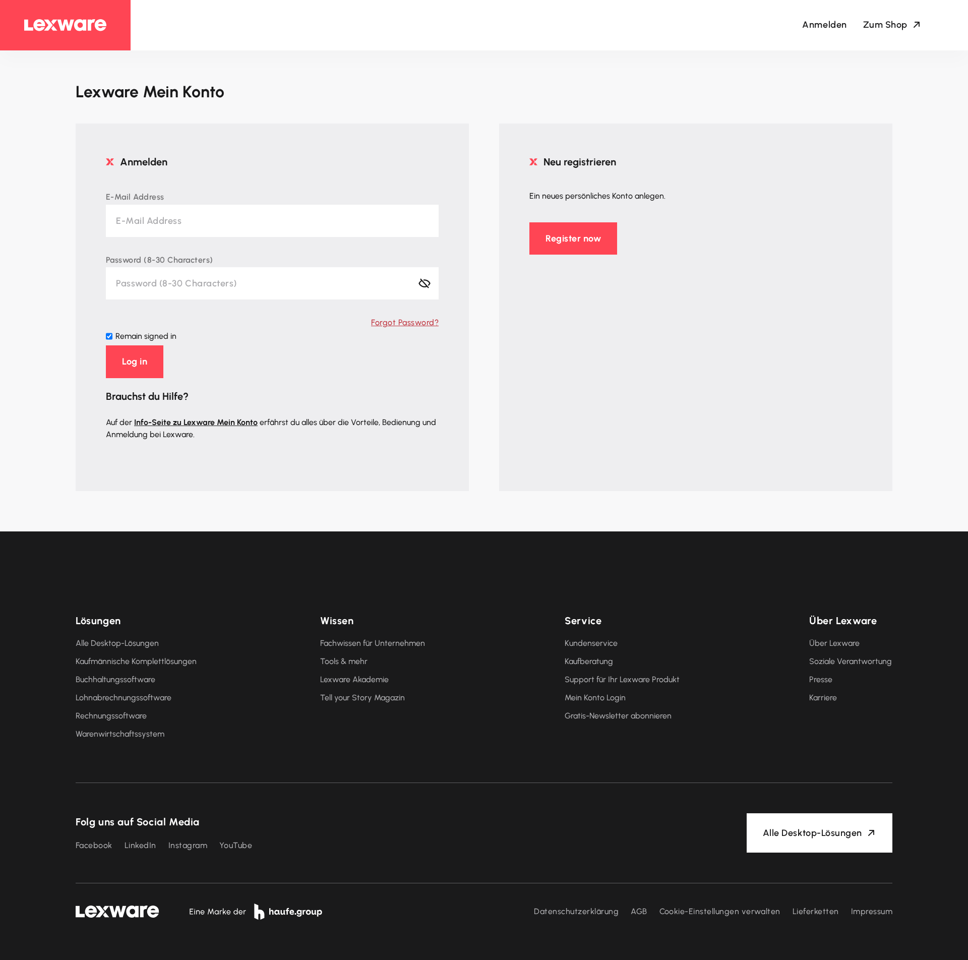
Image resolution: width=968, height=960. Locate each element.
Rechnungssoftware (111, 716)
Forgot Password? (405, 322)
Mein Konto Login (595, 697)
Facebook (94, 845)
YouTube (235, 845)
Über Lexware (834, 643)
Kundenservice (591, 643)
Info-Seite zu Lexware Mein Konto (196, 422)
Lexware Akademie (354, 679)
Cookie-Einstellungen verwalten (719, 911)
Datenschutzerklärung (576, 911)
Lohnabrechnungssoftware (123, 697)
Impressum (871, 911)
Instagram (187, 845)
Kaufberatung (589, 661)
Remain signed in (145, 336)
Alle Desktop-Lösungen (117, 643)
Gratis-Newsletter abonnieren (618, 716)
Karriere (823, 697)
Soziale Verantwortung (850, 661)
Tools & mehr (344, 661)
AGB (639, 911)
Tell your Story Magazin (362, 697)
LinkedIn (140, 845)
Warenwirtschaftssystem (120, 734)
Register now (573, 238)
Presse (820, 679)
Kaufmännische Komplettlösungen (136, 661)
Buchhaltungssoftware (115, 679)
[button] (134, 361)
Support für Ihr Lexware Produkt (622, 679)
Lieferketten (816, 911)
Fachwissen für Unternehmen (372, 643)
